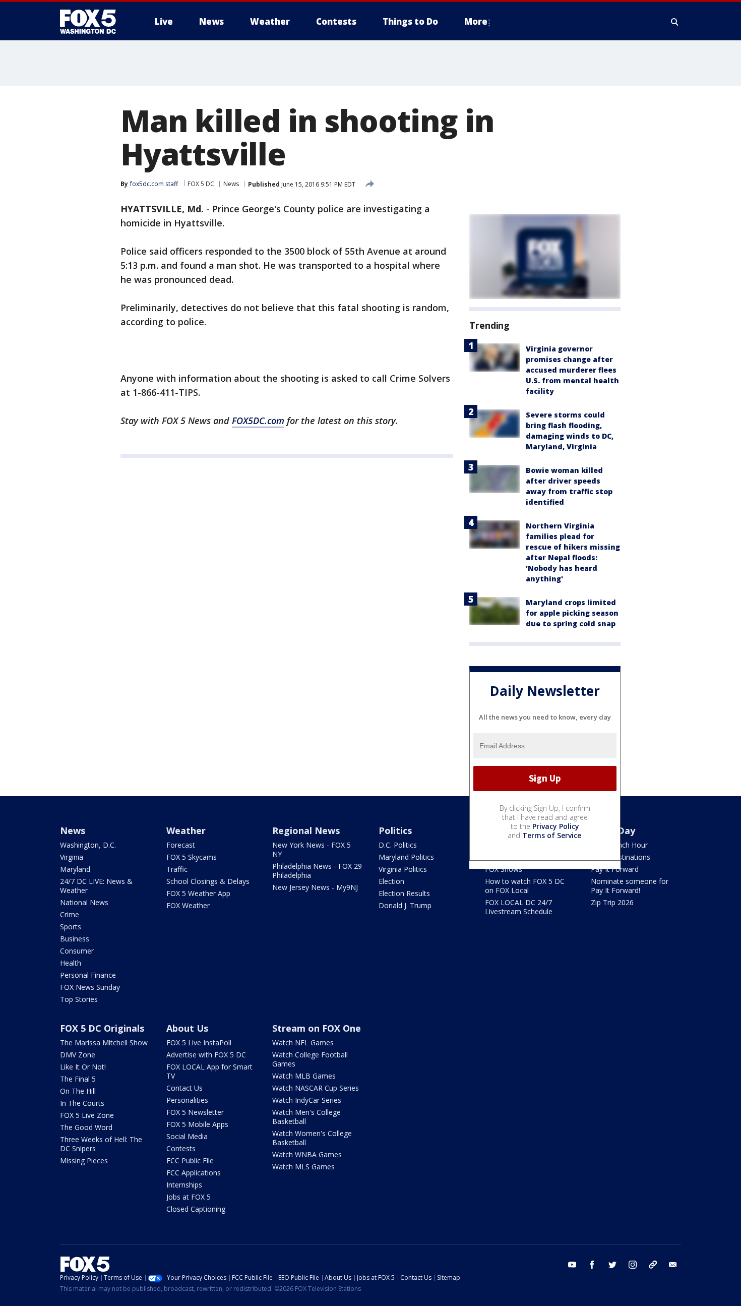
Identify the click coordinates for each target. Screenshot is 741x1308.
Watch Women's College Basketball (312, 1137)
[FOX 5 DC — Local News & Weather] (93, 22)
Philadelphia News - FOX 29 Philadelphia (317, 870)
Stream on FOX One (316, 1028)
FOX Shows (503, 869)
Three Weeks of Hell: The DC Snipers (101, 1144)
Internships (184, 1185)
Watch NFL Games (303, 1042)
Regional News (306, 830)
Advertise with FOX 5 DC (206, 1054)
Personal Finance (88, 975)
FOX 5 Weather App (198, 893)
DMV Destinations (620, 857)
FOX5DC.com (258, 420)
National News (84, 902)
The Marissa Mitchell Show (104, 1042)
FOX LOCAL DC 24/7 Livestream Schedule (518, 907)
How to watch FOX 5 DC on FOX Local (525, 885)
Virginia (71, 857)
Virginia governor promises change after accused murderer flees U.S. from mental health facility (572, 370)
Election (391, 881)
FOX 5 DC (201, 184)
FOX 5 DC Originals (102, 1028)
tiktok (653, 1265)
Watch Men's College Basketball (306, 1116)
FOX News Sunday (90, 987)
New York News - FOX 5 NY (311, 849)
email (673, 1265)
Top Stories (79, 999)
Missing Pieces (84, 1160)
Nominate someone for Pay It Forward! (629, 885)
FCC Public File (190, 1160)
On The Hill (78, 1091)
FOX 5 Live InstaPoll (198, 1042)
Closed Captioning (195, 1209)
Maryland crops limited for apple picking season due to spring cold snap (572, 613)
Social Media (187, 1136)
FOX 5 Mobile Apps (197, 1124)
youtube (572, 1265)
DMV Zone (77, 1054)
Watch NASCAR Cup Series (315, 1088)
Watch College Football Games (310, 1059)
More (475, 21)
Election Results (404, 893)
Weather (186, 830)
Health (70, 963)
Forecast (180, 845)
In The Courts (82, 1103)
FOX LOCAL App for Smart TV (209, 1071)
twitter (612, 1265)
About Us (187, 1028)
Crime (69, 914)
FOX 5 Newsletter (195, 1112)
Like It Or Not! (83, 1067)
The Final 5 (78, 1079)
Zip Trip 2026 (612, 902)
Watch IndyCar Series (306, 1100)
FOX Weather (188, 905)
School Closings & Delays (208, 881)
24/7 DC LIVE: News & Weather (96, 885)
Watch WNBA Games (307, 1154)
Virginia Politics (403, 869)
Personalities (187, 1100)
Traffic (177, 869)
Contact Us (184, 1088)
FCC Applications (193, 1172)
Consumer (77, 951)
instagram (633, 1265)
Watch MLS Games (303, 1166)
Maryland (75, 869)
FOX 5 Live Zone (87, 1115)
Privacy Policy (555, 826)
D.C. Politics (398, 845)
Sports (70, 926)
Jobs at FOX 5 (188, 1197)
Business (74, 938)
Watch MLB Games (304, 1076)
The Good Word (86, 1127)
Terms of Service (551, 835)
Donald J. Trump (405, 905)
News (231, 184)
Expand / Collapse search (675, 21)
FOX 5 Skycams (191, 857)
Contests (181, 1148)
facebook (592, 1265)
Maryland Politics (406, 857)
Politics (395, 830)
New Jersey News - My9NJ (315, 887)
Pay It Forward (615, 869)
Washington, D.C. (88, 845)
